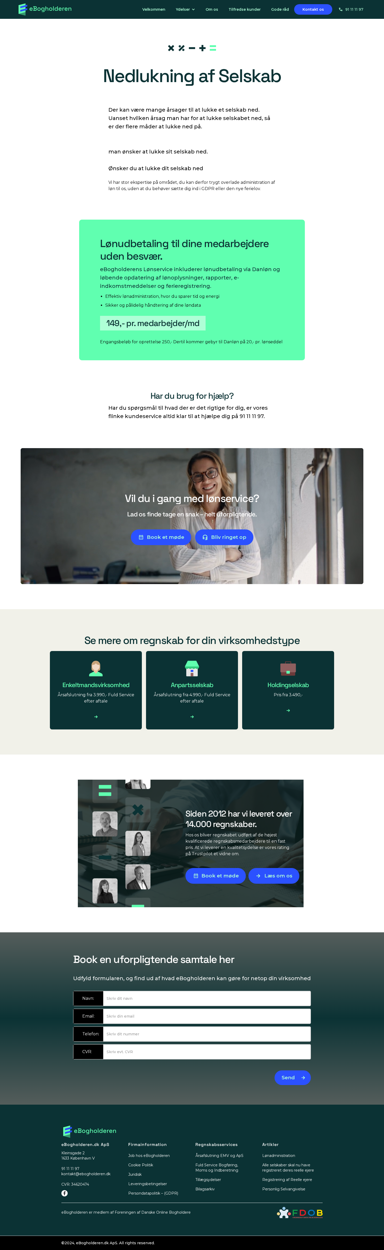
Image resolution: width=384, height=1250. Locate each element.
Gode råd (280, 9)
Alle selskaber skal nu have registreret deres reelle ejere (288, 1168)
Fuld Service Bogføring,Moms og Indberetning (216, 1168)
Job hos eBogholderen (149, 1155)
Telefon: (90, 1033)
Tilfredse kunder (245, 9)
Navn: (88, 998)
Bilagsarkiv (205, 1189)
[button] (185, 9)
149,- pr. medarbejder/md (152, 323)
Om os (212, 9)
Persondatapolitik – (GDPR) (153, 1193)
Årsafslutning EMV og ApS (219, 1155)
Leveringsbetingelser (147, 1183)
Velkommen (153, 9)
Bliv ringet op (228, 537)
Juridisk (135, 1174)
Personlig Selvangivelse (283, 1189)
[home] (45, 9)
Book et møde (165, 537)
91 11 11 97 (354, 9)
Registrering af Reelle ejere (287, 1179)
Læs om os (278, 876)
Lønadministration (278, 1155)
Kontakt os (313, 9)
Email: (88, 1016)
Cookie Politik (140, 1165)
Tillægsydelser (208, 1179)
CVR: (87, 1051)
